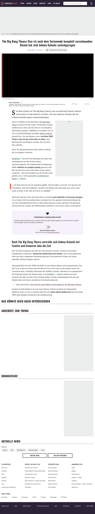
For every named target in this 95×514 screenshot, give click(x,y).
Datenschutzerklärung (53, 232)
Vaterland (75, 487)
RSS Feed (64, 497)
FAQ (2, 474)
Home (3, 34)
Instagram (24, 497)
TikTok (34, 497)
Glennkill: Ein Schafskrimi (33, 484)
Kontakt (3, 481)
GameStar (66, 506)
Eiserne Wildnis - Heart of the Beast (83, 484)
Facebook (4, 497)
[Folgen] (21, 102)
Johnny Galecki (46, 133)
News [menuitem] (35, 3)
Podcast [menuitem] (42, 3)
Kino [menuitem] (49, 3)
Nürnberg (28, 487)
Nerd (42, 450)
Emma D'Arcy (52, 477)
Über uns (4, 468)
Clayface (74, 481)
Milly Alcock (51, 481)
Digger (74, 471)
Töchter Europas (30, 477)
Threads (43, 497)
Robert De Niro (53, 484)
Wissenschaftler (33, 450)
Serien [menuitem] (29, 3)
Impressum (5, 506)
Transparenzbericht (43, 506)
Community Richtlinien (8, 487)
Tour (2, 484)
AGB (15, 506)
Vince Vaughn (52, 468)
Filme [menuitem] (22, 3)
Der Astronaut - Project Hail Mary (35, 481)
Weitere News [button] (35, 455)
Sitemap (4, 471)
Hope (73, 468)
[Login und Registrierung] (91, 3)
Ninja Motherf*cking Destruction (35, 471)
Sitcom (5, 450)
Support (3, 477)
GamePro (78, 506)
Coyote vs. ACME (77, 477)
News (7, 34)
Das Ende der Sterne (31, 468)
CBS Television (21, 450)
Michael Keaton (53, 471)
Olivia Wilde (52, 487)
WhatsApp (53, 497)
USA (12, 450)
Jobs (56, 506)
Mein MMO (90, 506)
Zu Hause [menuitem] (56, 3)
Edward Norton (53, 474)
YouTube (14, 497)
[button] (74, 104)
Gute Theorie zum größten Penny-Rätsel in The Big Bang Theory (55, 284)
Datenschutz (27, 506)
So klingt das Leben (31, 474)
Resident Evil (76, 474)
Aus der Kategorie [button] (60, 455)
